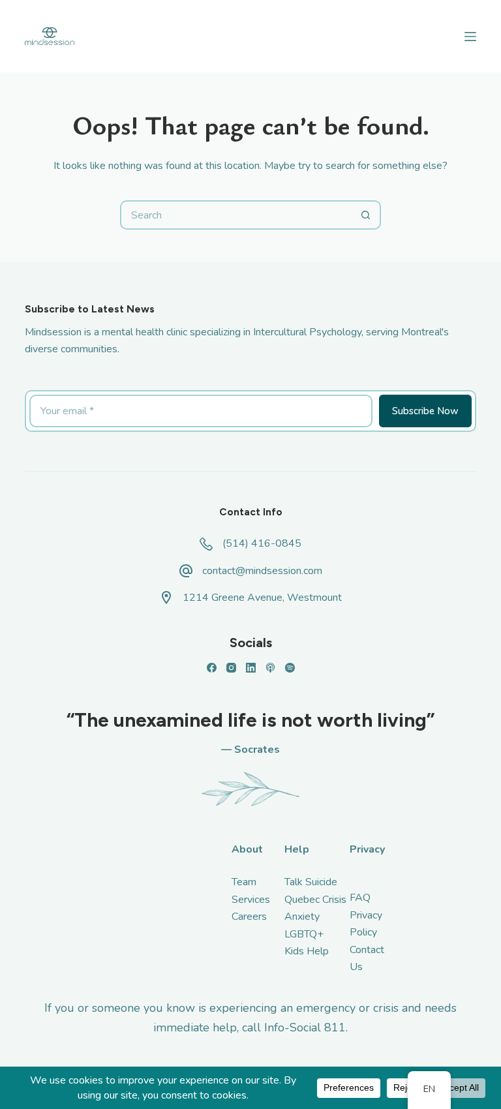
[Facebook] (212, 668)
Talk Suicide (310, 882)
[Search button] (366, 215)
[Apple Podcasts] (270, 668)
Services (251, 899)
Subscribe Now (425, 411)
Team (244, 882)
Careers (249, 916)
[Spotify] (290, 668)
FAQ (360, 897)
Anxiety (302, 916)
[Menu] (470, 36)
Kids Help (306, 951)
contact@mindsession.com (262, 571)
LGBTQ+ (304, 934)
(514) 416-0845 (261, 543)
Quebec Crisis (315, 899)
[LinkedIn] (251, 668)
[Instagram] (231, 668)
